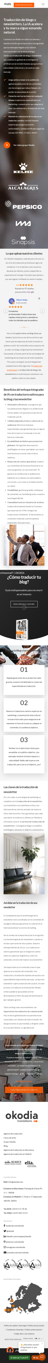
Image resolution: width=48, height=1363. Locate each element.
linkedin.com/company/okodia (18, 1236)
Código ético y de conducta (24, 1334)
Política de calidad (11, 1326)
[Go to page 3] (24, 327)
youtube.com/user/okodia (18, 1252)
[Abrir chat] (41, 1356)
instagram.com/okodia (15, 1247)
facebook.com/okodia (14, 1226)
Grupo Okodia (9, 1142)
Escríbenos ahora (24, 1081)
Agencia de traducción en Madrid (17, 1154)
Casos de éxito (10, 1138)
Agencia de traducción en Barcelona (19, 1150)
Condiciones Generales (15, 1330)
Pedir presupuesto (23, 5)
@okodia (10, 1231)
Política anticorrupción (33, 1330)
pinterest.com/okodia (15, 1242)
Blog (6, 1146)
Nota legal (22, 1326)
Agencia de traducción (13, 1134)
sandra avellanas (24, 300)
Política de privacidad (36, 1326)
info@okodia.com (15, 1182)
